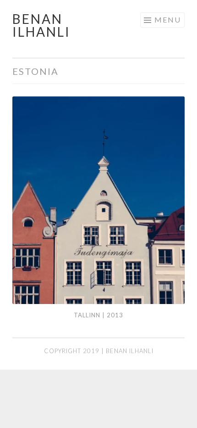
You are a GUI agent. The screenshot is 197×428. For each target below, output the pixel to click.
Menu (167, 19)
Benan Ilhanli (41, 25)
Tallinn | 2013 (98, 315)
